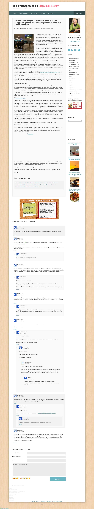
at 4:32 (20, 239)
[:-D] (14, 478)
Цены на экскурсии (23, 13)
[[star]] (19, 478)
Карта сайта (59, 501)
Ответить (15, 250)
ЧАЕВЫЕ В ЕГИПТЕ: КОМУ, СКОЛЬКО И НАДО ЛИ (75, 174)
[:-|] (17, 478)
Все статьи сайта (34, 13)
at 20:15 (23, 254)
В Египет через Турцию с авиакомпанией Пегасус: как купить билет (32, 186)
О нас (53, 501)
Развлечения (71, 86)
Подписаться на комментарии (18, 485)
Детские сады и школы (74, 66)
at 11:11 (25, 348)
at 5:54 (30, 378)
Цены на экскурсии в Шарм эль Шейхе (17, 491)
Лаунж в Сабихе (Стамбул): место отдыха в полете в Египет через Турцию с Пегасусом (36, 184)
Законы (70, 70)
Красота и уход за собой (74, 74)
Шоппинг (71, 95)
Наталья (19, 264)
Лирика (70, 76)
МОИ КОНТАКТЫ (74, 41)
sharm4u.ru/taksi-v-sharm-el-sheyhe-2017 (47, 413)
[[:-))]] (24, 478)
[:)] (13, 478)
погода (30, 55)
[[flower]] (23, 478)
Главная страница (30, 28)
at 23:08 (28, 363)
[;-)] (16, 478)
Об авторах (50, 13)
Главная (14, 13)
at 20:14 (23, 277)
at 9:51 (20, 265)
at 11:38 (20, 396)
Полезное (43, 13)
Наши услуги (11, 500)
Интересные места (73, 72)
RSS (79, 50)
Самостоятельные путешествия (39, 28)
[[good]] (20, 478)
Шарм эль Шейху (35, 6)
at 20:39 (20, 228)
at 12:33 (20, 431)
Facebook (69, 50)
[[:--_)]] (27, 478)
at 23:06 (23, 407)
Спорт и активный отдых (74, 93)
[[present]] (22, 478)
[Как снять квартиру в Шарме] (74, 155)
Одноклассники (75, 50)
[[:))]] (26, 478)
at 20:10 (23, 333)
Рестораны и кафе (73, 91)
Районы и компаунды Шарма (75, 89)
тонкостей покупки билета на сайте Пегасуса (50, 72)
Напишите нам (11, 498)
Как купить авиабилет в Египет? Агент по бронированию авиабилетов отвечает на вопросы (37, 182)
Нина (29, 377)
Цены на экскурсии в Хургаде (15, 492)
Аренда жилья (72, 60)
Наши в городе (72, 78)
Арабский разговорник (74, 58)
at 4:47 (23, 307)
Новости (70, 80)
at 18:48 (20, 321)
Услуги (37, 501)
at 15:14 (25, 419)
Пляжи (70, 82)
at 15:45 (20, 295)
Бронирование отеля (73, 62)
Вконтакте (72, 50)
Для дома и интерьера (74, 68)
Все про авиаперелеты (49, 28)
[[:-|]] (29, 478)
